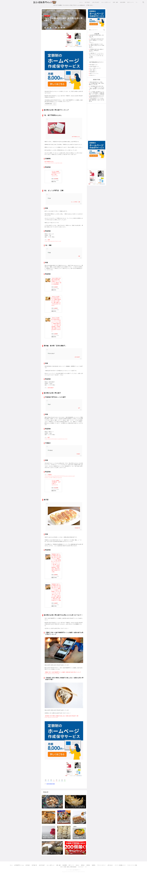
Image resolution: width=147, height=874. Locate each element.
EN (86, 866)
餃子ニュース (93, 73)
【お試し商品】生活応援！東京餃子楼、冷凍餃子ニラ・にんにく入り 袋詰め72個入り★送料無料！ (56, 281)
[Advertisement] (54, 40)
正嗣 (49, 239)
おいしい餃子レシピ (94, 68)
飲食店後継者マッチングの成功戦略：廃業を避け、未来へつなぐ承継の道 (96, 100)
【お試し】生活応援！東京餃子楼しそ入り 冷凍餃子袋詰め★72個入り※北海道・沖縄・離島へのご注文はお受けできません (56, 301)
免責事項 (93, 865)
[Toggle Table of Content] (54, 104)
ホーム (44, 10)
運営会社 (83, 865)
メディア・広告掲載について (120, 865)
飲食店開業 (92, 71)
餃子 (53, 783)
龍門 (79, 407)
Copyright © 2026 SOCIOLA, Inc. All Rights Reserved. (73, 871)
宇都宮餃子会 (77, 527)
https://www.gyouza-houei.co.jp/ (53, 241)
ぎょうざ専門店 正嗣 (75, 201)
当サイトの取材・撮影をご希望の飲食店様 (68, 866)
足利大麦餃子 (51, 387)
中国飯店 (78, 453)
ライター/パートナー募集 (132, 865)
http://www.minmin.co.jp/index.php (53, 163)
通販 (48, 783)
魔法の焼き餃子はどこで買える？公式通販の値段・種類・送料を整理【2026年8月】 (96, 83)
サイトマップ (80, 866)
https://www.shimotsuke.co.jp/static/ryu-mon (56, 438)
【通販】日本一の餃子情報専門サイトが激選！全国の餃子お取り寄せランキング (63, 672)
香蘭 (79, 256)
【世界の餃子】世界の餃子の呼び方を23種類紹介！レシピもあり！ (96, 40)
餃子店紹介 (92, 64)
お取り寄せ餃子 (49, 10)
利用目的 (88, 865)
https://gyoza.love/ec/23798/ (52, 673)
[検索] (104, 30)
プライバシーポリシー (101, 865)
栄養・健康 (92, 70)
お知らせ (92, 75)
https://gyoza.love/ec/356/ (51, 717)
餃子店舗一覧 (34, 865)
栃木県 (50, 783)
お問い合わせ (110, 865)
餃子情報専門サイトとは (19, 865)
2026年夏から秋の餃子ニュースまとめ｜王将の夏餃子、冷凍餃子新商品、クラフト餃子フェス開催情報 (96, 93)
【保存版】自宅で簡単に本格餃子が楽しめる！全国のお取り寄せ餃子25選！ (62, 715)
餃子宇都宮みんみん (76, 136)
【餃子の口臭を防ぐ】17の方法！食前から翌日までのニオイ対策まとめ (96, 45)
